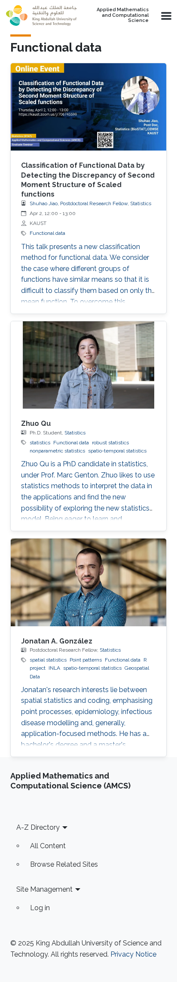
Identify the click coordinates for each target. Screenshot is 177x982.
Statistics (74, 433)
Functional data (47, 233)
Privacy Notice (133, 954)
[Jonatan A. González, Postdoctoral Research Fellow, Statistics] (88, 582)
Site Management (44, 889)
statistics (40, 443)
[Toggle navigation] (165, 15)
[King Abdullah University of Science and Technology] (41, 15)
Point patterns (86, 660)
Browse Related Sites (64, 864)
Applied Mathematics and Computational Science (123, 15)
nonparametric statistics (57, 451)
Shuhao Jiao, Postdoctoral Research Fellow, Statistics (90, 203)
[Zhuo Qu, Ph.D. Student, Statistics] (88, 365)
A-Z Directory (38, 827)
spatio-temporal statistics (117, 451)
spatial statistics (48, 660)
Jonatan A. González (56, 641)
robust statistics (110, 443)
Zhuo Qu (36, 423)
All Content (48, 846)
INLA (54, 668)
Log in (40, 908)
